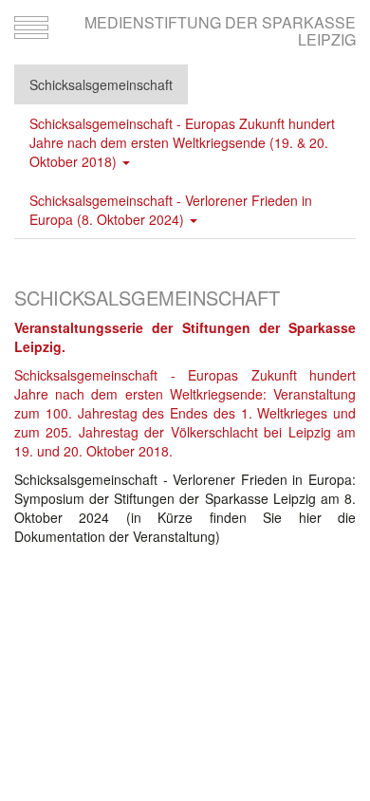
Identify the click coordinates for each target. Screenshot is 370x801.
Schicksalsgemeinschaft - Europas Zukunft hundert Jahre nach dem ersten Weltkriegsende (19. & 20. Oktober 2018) (182, 142)
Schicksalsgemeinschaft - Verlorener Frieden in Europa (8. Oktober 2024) (170, 210)
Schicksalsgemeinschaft (101, 84)
